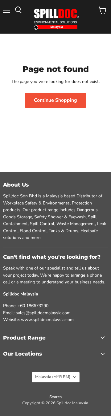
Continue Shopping (55, 100)
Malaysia (52, 377)
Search (55, 397)
